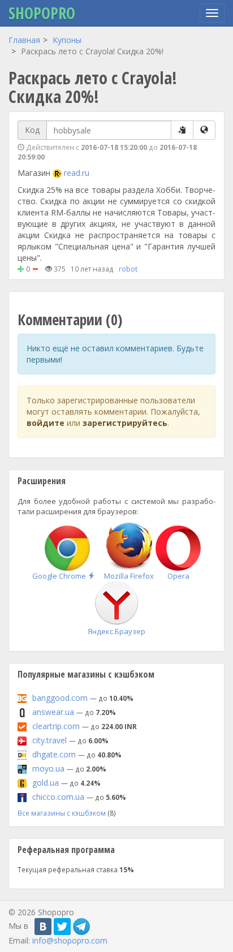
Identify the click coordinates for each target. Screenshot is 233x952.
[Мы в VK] (42, 926)
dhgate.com (54, 754)
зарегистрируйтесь (125, 422)
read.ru (76, 172)
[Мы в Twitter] (62, 926)
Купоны (67, 40)
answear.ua (53, 712)
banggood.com (60, 697)
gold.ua (45, 782)
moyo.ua (48, 768)
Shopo (41, 13)
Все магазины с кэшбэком (62, 812)
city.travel (49, 740)
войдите (45, 422)
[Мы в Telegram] (81, 926)
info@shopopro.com (69, 940)
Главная (24, 40)
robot (128, 268)
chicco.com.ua (58, 796)
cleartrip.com (56, 726)
